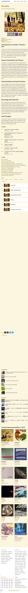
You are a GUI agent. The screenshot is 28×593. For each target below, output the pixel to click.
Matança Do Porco (5, 444)
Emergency (3, 461)
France (24, 551)
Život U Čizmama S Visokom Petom (19, 538)
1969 (7, 587)
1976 (2, 585)
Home (15, 1)
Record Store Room (18, 582)
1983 (9, 582)
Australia (23, 572)
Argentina (17, 567)
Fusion (10, 179)
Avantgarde (8, 559)
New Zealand (17, 574)
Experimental (3, 563)
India (20, 572)
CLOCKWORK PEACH (5, 1)
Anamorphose (4, 536)
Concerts (17, 519)
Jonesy (3, 498)
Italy (17, 551)
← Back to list (4, 335)
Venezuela (21, 566)
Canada (18, 564)
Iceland (16, 554)
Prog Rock (4, 181)
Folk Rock (3, 554)
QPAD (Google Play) (18, 587)
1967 (12, 587)
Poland (19, 563)
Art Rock (6, 558)
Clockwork (17, 579)
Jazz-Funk (16, 179)
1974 (7, 585)
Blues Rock (10, 553)
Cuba (24, 564)
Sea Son (16, 500)
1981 (2, 583)
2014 (2, 579)
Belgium (19, 554)
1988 (9, 580)
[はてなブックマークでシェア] (13, 333)
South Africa (17, 569)
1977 (7, 40)
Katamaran (17, 461)
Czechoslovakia (8, 39)
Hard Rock (7, 554)
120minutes (24, 579)
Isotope (16, 480)
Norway (19, 558)
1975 (4, 585)
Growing (3, 500)
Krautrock (3, 559)
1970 (4, 587)
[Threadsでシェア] (8, 333)
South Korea (17, 571)
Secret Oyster (18, 498)
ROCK (7, 179)
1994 (7, 579)
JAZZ (3, 179)
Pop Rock (3, 558)
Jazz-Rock (21, 179)
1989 (7, 580)
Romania (20, 561)
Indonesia (17, 572)
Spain (21, 553)
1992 (12, 579)
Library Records (17, 580)
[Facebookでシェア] (10, 333)
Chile (24, 567)
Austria (19, 556)
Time (2, 480)
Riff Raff (3, 517)
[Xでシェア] (5, 333)
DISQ (20, 579)
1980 (4, 583)
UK (15, 551)
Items (18, 1)
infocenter (24, 587)
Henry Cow (17, 517)
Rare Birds (17, 444)
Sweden (22, 556)
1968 (9, 587)
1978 (9, 583)
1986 (2, 582)
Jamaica (16, 566)
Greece (16, 556)
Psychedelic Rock (4, 551)
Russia (22, 563)
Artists (21, 1)
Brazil (24, 566)
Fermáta (5, 6)
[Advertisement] (14, 271)
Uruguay (20, 567)
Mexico (21, 564)
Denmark (23, 558)
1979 (7, 583)
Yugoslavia (23, 559)
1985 (4, 582)
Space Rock (11, 558)
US (15, 564)
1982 (12, 582)
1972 (12, 585)
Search (25, 1)
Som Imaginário (5, 442)
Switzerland (24, 554)
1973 (9, 585)
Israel (16, 563)
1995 (4, 579)
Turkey (24, 561)
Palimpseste (4, 537)
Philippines (22, 571)
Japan (21, 569)
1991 (2, 580)
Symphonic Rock (4, 553)
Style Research (17, 583)
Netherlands (17, 553)
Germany (20, 551)
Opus (5, 38)
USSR (25, 563)
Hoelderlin (17, 442)
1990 (4, 580)
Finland (16, 558)
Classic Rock (8, 556)
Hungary (16, 561)
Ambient (3, 561)
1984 (7, 582)
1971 (2, 587)
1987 (12, 580)
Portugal (24, 553)
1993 (9, 579)
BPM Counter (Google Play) (19, 585)
